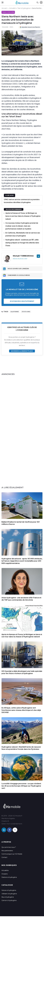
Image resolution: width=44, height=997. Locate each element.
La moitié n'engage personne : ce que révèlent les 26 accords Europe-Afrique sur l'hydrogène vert (21, 786)
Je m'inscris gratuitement (22, 301)
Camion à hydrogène (9, 900)
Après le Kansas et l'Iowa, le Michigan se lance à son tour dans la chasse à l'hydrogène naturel (22, 216)
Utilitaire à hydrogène (9, 894)
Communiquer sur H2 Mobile (12, 854)
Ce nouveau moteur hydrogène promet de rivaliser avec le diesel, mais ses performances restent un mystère (21, 226)
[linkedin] (4, 830)
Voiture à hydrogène (9, 890)
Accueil (4, 8)
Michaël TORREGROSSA (23, 256)
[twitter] (15, 830)
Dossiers (5, 874)
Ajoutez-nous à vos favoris (31, 27)
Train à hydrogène (23, 8)
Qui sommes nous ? (9, 847)
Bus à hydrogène (8, 897)
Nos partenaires (7, 851)
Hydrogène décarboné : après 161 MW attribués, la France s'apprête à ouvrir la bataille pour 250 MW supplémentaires (22, 561)
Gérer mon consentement (12, 824)
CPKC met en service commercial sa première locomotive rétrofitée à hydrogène (21, 200)
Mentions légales (8, 818)
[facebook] (9, 830)
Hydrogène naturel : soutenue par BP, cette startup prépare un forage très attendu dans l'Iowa (22, 243)
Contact (4, 857)
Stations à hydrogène (9, 877)
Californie (14, 311)
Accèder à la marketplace (22, 351)
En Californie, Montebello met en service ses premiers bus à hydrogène (22, 234)
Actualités (5, 870)
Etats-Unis (26, 311)
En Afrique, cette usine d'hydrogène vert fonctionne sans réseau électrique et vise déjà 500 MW (21, 710)
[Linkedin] (38, 256)
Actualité (12, 8)
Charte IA (5, 821)
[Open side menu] (2, 2)
